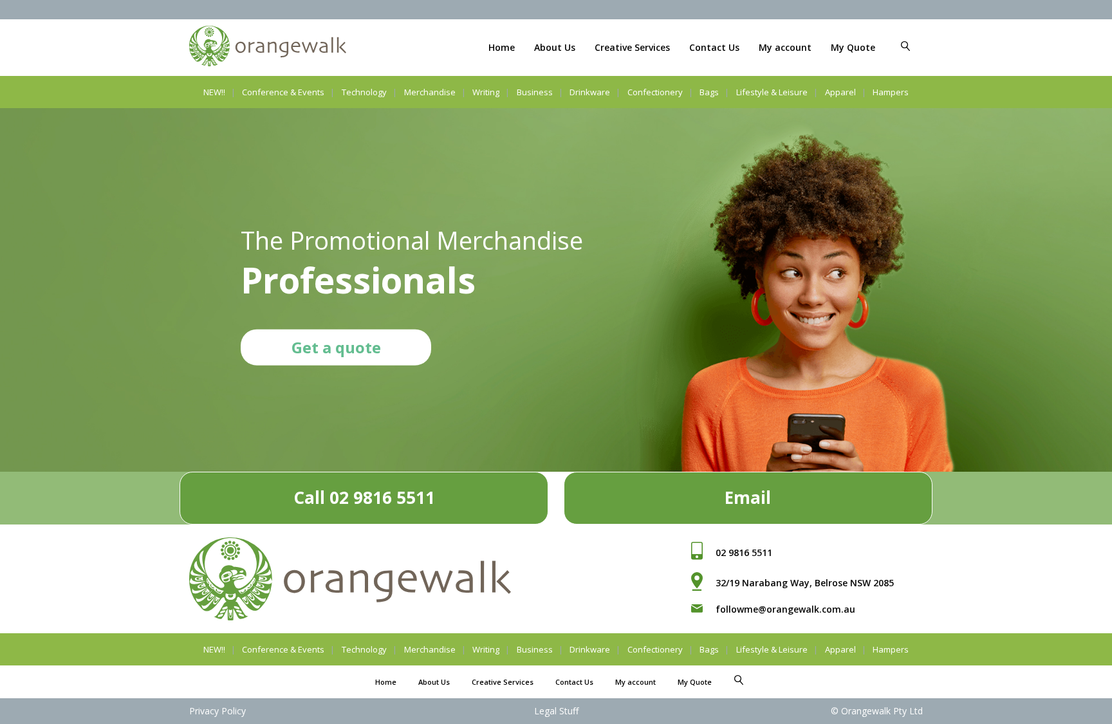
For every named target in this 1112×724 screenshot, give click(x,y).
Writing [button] (485, 92)
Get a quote (336, 346)
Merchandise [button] (430, 92)
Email (748, 497)
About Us (554, 47)
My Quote (853, 47)
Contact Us (714, 47)
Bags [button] (709, 92)
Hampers (891, 92)
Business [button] (535, 92)
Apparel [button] (840, 92)
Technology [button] (364, 92)
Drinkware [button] (590, 92)
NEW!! (214, 92)
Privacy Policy (217, 711)
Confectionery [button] (655, 92)
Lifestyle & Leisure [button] (772, 92)
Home (501, 47)
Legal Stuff (556, 711)
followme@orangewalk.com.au (785, 609)
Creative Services (632, 47)
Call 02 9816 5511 (364, 497)
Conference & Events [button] (283, 92)
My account (785, 47)
